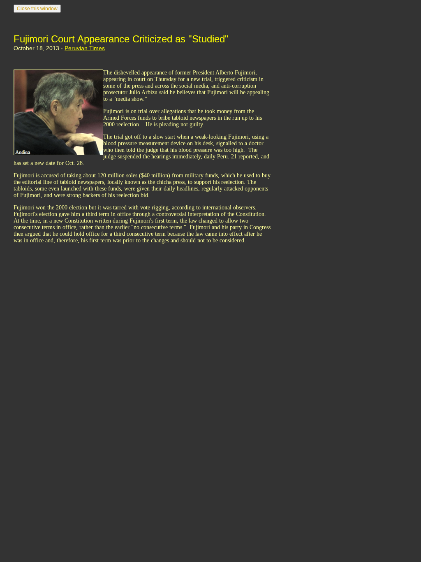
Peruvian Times (85, 48)
